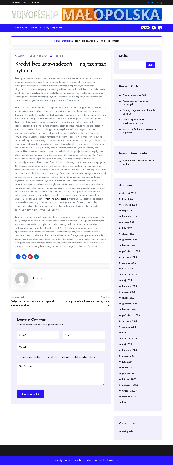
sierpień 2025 (129, 262)
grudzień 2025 (129, 239)
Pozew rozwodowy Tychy (135, 95)
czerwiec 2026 (129, 204)
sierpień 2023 (129, 396)
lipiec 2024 (128, 332)
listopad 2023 (129, 379)
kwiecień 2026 (129, 216)
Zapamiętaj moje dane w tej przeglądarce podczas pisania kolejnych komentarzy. (58, 357)
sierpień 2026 (129, 193)
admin (37, 278)
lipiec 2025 (127, 268)
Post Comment (29, 394)
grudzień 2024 (129, 303)
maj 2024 (127, 344)
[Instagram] (161, 3)
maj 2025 (127, 280)
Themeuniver (112, 460)
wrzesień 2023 (129, 390)
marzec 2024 (128, 356)
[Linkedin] (157, 3)
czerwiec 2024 (129, 338)
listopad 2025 (129, 245)
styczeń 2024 (129, 367)
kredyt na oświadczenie (56, 198)
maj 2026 (127, 210)
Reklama (35, 2)
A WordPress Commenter (135, 160)
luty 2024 (127, 361)
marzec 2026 (128, 222)
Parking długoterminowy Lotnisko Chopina (139, 112)
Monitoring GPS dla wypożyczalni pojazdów (139, 130)
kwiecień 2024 (129, 350)
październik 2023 (131, 385)
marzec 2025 (128, 292)
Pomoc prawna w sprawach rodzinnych (136, 102)
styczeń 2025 (129, 297)
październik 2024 (131, 315)
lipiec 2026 (128, 199)
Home (57, 40)
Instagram (16, 2)
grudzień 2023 (129, 373)
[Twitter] (152, 3)
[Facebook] (148, 3)
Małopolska (35, 27)
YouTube (26, 2)
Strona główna (19, 27)
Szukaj (124, 56)
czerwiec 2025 (129, 274)
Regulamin (57, 27)
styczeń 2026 (129, 233)
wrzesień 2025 (129, 257)
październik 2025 (131, 251)
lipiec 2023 (127, 402)
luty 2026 (127, 228)
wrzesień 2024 (129, 321)
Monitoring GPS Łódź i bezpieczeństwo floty (134, 121)
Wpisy (46, 27)
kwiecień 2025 (129, 286)
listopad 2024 (129, 309)
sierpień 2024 (129, 326)
